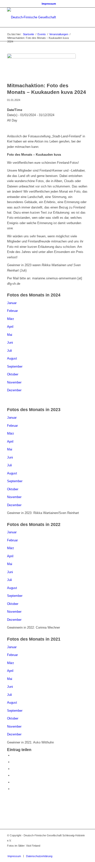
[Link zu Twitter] (77, 851)
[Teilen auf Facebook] (13, 755)
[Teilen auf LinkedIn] (13, 782)
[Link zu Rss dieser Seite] (84, 851)
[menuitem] (48, 3)
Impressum (49, 3)
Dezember (14, 390)
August (12, 358)
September (14, 366)
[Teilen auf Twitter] (13, 762)
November (14, 382)
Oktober (12, 374)
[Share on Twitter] (13, 769)
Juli (9, 350)
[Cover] (41, 67)
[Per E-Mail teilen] (13, 789)
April (10, 326)
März (10, 319)
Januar (12, 303)
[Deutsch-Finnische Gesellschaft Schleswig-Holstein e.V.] (39, 17)
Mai (9, 335)
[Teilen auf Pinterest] (13, 775)
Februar (12, 311)
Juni (10, 342)
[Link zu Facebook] (69, 851)
